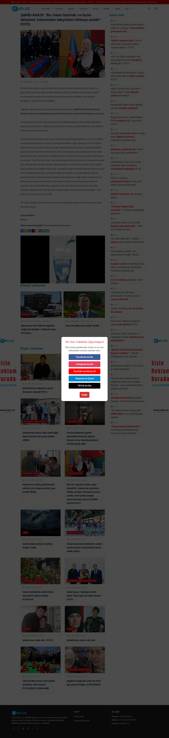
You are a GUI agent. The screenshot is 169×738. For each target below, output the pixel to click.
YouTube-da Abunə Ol (84, 371)
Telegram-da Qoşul (84, 378)
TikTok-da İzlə (84, 386)
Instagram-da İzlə (84, 364)
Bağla (84, 395)
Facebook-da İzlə (84, 357)
